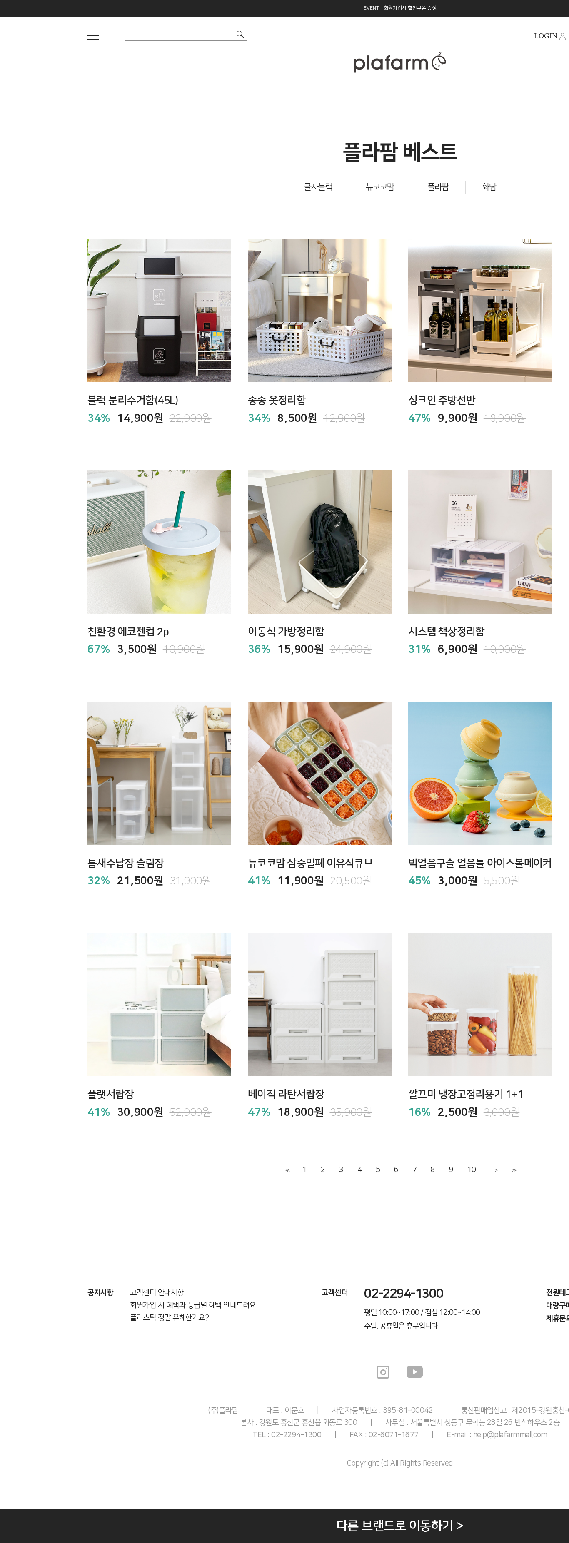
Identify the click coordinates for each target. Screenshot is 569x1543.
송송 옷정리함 (277, 400)
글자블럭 (318, 187)
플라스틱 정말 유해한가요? (169, 1318)
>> (513, 1170)
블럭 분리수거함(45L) (132, 400)
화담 (489, 187)
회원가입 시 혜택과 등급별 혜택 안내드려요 (193, 1305)
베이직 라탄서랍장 (286, 1094)
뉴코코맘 (380, 187)
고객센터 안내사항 (157, 1293)
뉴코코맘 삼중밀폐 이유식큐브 (310, 863)
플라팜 (438, 187)
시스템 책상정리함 (446, 631)
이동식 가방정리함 (286, 631)
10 (471, 1170)
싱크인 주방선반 (441, 400)
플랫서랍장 (110, 1094)
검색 (240, 34)
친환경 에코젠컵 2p (128, 631)
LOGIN (545, 36)
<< (286, 1170)
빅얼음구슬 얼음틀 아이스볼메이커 (480, 863)
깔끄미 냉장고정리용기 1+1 (465, 1094)
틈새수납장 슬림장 (125, 863)
